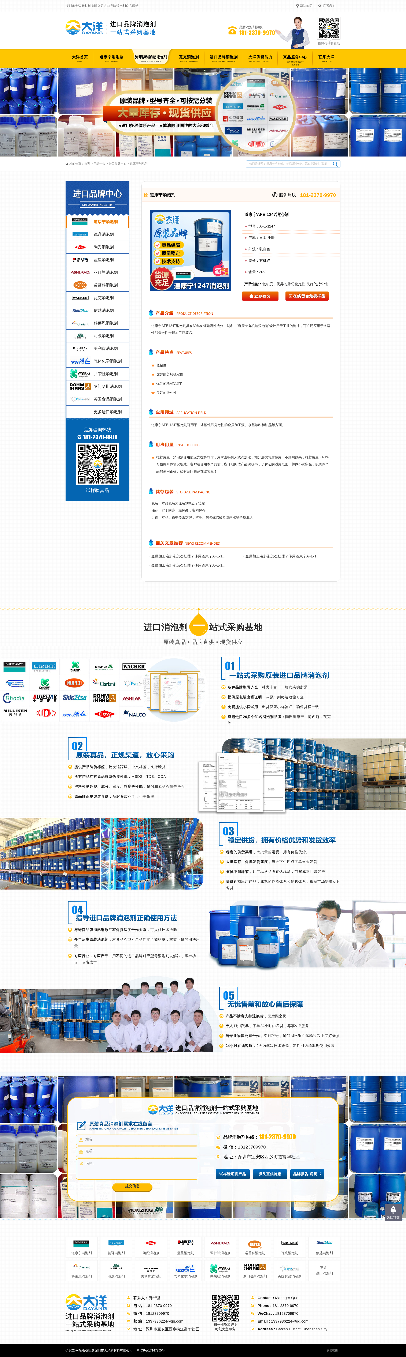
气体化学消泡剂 (186, 1276)
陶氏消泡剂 (151, 1253)
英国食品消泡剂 (290, 1276)
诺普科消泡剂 (255, 1253)
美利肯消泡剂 (151, 1276)
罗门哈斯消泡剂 (255, 1276)
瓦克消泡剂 (289, 1253)
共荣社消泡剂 (220, 1276)
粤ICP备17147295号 (151, 1350)
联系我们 (329, 6)
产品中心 (99, 163)
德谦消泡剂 (116, 1253)
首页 (87, 163)
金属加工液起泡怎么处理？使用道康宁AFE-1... (188, 556)
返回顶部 (393, 1217)
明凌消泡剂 (116, 1276)
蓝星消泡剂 (185, 1253)
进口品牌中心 (117, 163)
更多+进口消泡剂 (324, 1270)
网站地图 (306, 6)
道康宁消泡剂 (139, 163)
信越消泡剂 (324, 1253)
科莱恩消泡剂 (81, 1276)
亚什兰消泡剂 (220, 1253)
